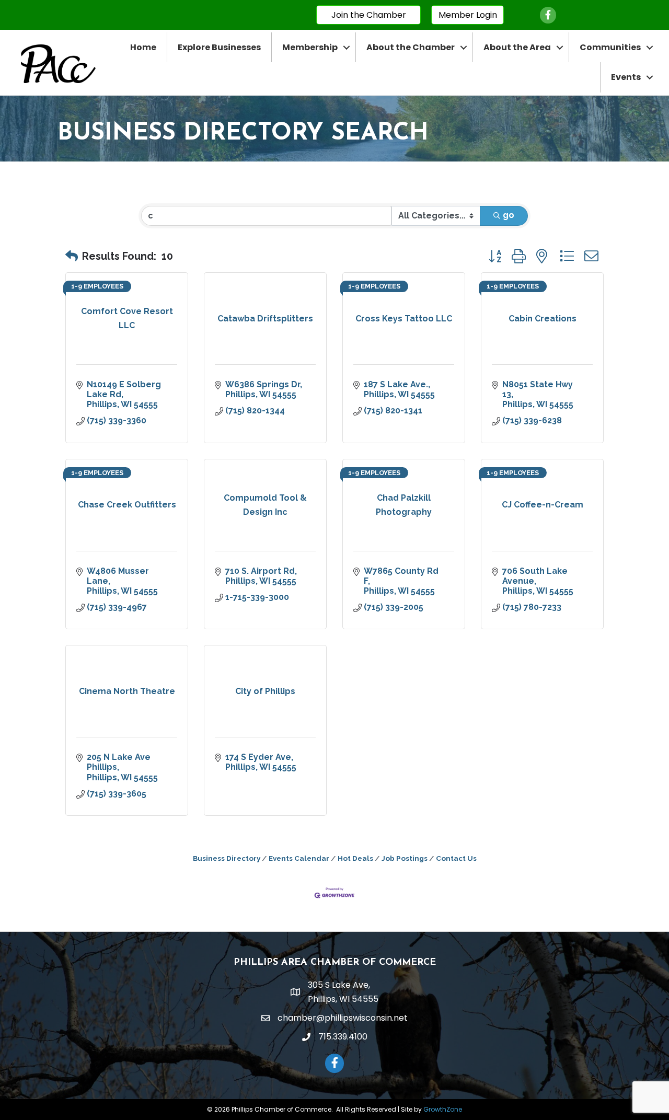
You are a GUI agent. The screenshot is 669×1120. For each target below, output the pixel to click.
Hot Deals (355, 858)
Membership (310, 47)
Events (626, 77)
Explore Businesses (219, 47)
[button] (71, 256)
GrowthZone (442, 1109)
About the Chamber (410, 47)
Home (143, 47)
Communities (610, 47)
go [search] (508, 215)
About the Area (517, 47)
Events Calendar (299, 858)
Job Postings (405, 858)
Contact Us (456, 858)
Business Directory (226, 858)
